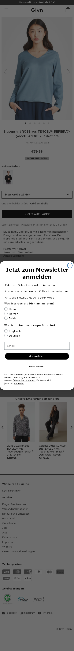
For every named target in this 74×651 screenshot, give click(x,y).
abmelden (19, 383)
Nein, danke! (37, 366)
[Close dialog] (69, 265)
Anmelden (37, 356)
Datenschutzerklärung (24, 380)
